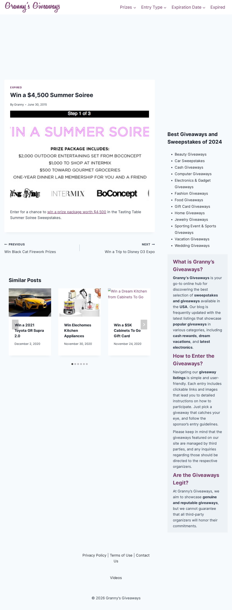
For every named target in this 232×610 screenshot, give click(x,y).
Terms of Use (121, 555)
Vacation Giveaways (192, 239)
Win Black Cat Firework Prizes (30, 248)
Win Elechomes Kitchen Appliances (77, 330)
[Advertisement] (116, 54)
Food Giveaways (189, 200)
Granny (19, 104)
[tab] (72, 364)
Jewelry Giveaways (191, 219)
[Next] (144, 324)
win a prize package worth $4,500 (76, 212)
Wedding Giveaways (192, 245)
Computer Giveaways (193, 174)
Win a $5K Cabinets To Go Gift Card (127, 330)
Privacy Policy (94, 555)
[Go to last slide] (15, 324)
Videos (116, 578)
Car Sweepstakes (190, 161)
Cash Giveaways (189, 167)
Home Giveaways (190, 213)
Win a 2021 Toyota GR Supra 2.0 (29, 330)
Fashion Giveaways (191, 193)
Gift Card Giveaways (192, 206)
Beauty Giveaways (190, 154)
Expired (217, 7)
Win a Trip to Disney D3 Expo (130, 248)
